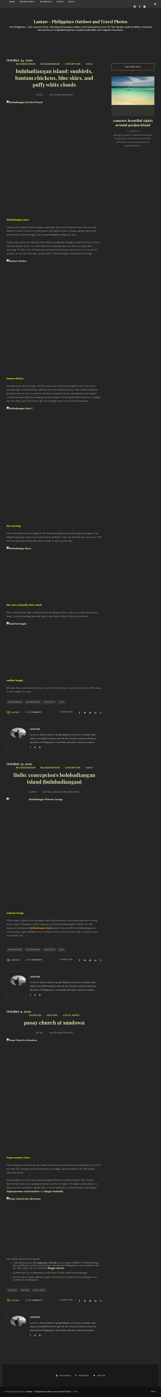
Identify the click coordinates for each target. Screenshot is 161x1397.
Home (12, 2)
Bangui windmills (53, 1191)
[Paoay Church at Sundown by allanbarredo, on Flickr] (54, 1095)
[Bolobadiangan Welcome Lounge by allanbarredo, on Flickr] (54, 854)
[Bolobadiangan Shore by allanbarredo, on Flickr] (54, 573)
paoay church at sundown (54, 1022)
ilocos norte (71, 1015)
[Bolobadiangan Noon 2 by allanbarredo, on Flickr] (54, 463)
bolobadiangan (26, 64)
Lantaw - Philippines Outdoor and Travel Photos (81, 22)
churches (35, 1015)
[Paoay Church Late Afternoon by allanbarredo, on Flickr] (54, 1223)
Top (153, 1391)
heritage (52, 1015)
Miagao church (56, 1268)
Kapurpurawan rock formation (23, 1191)
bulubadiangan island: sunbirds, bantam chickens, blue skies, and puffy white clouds (54, 78)
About (71, 2)
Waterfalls (46, 2)
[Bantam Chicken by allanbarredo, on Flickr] (54, 316)
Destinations (26, 2)
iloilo (89, 64)
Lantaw (15, 712)
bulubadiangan (50, 64)
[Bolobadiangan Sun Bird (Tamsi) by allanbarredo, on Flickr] (54, 157)
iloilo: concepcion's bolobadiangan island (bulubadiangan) (54, 779)
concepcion (72, 64)
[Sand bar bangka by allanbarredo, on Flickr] (54, 648)
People (60, 2)
